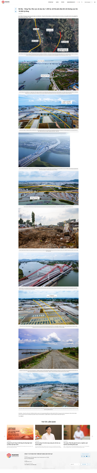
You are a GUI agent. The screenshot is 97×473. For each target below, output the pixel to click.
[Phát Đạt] (5, 2)
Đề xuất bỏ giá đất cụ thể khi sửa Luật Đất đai (17, 443)
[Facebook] (82, 456)
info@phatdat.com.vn (28, 461)
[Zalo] (89, 456)
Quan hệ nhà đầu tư (71, 2)
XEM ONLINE (84, 464)
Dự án (57, 2)
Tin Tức (62, 2)
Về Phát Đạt (50, 2)
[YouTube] (87, 456)
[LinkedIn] (84, 456)
